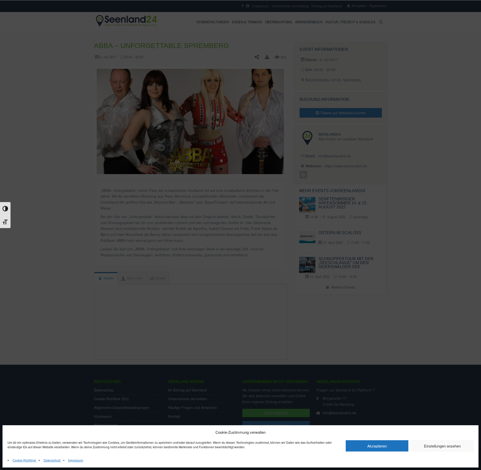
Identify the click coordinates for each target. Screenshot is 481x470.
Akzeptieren (377, 445)
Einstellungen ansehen (442, 445)
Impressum (75, 460)
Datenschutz (52, 460)
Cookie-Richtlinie (24, 460)
